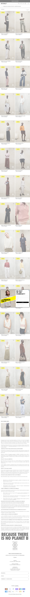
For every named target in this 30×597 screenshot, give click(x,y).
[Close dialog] (28, 290)
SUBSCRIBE (23, 302)
